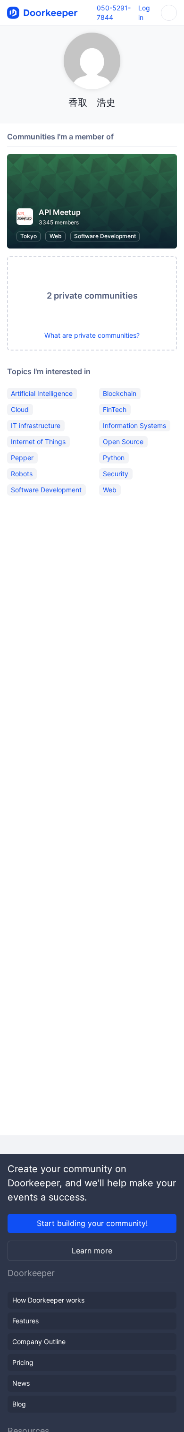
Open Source (123, 441)
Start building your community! (92, 1223)
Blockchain (119, 393)
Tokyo (28, 236)
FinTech (114, 409)
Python (114, 458)
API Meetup (60, 212)
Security (115, 474)
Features (25, 1321)
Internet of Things (38, 441)
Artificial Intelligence (42, 393)
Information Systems (134, 425)
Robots (22, 474)
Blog (19, 1404)
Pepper (22, 458)
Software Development (105, 236)
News (21, 1383)
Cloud (20, 409)
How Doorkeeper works (48, 1300)
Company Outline (39, 1342)
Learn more (92, 1250)
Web (56, 236)
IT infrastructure (35, 425)
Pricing (22, 1362)
